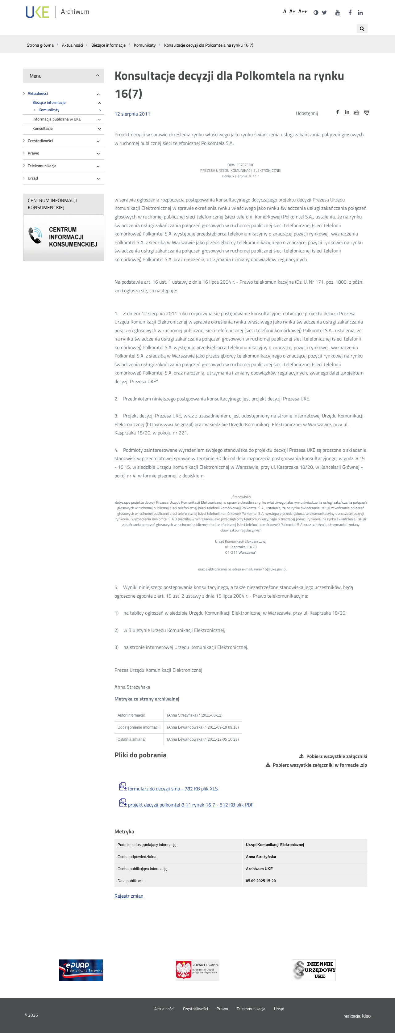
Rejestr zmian (128, 896)
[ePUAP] (81, 970)
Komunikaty (49, 110)
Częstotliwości (40, 141)
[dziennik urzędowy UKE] (314, 970)
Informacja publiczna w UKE (56, 119)
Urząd (33, 178)
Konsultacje (42, 128)
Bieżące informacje (49, 102)
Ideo (366, 1015)
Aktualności (38, 93)
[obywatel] (197, 970)
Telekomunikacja (42, 166)
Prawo (33, 153)
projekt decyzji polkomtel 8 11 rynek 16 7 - (190, 804)
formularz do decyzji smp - (173, 788)
